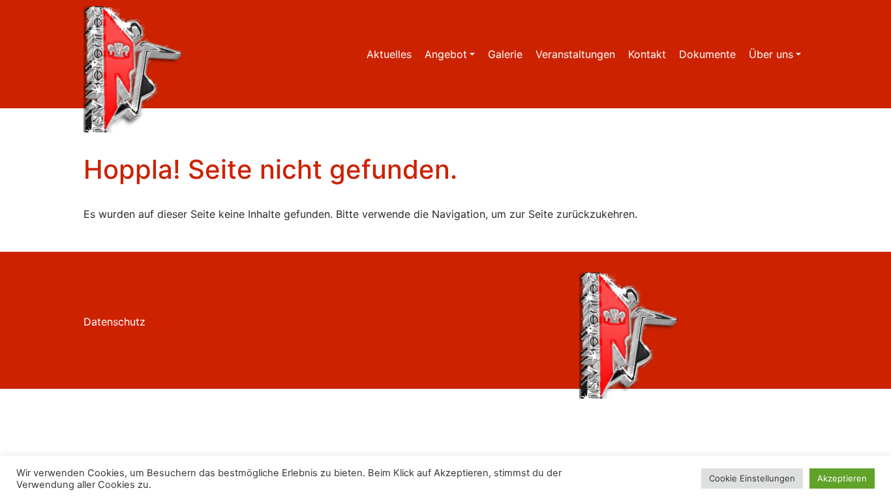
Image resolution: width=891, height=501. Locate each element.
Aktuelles (389, 54)
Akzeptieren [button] (842, 478)
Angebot (446, 54)
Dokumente (707, 54)
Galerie (505, 54)
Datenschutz (114, 321)
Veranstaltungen (575, 54)
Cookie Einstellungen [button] (752, 478)
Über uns (771, 54)
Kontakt (647, 54)
